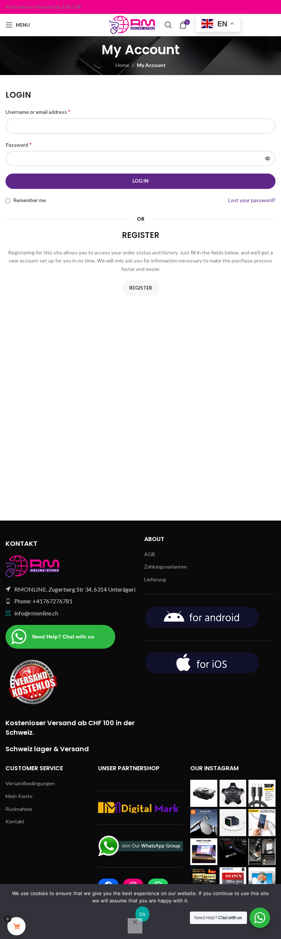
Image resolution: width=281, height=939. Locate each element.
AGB (149, 554)
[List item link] (71, 601)
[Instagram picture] (203, 793)
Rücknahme (18, 809)
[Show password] (268, 158)
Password (18, 144)
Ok (142, 914)
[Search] (168, 25)
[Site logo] (133, 24)
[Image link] (32, 565)
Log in (140, 181)
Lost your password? (252, 200)
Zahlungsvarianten (165, 566)
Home (122, 65)
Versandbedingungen (30, 783)
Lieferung (155, 579)
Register (140, 288)
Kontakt (15, 821)
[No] (135, 926)
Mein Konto (19, 796)
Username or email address (38, 111)
